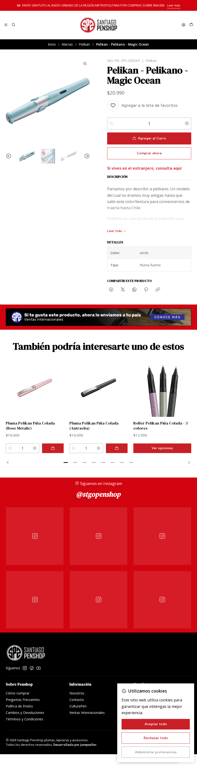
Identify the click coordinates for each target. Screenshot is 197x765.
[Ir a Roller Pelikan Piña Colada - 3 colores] (162, 388)
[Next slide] (86, 156)
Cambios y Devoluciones (25, 712)
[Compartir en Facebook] (111, 290)
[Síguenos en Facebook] (31, 668)
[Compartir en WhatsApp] (134, 290)
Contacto (76, 699)
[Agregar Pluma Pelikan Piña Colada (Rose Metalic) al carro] (53, 448)
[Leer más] (98, 317)
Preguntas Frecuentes (23, 699)
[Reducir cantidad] (111, 123)
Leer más (173, 5)
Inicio (52, 44)
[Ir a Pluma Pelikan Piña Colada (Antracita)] (98, 388)
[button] (66, 462)
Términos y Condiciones (24, 719)
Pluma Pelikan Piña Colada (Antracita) (93, 425)
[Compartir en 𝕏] (123, 290)
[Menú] (6, 25)
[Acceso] (183, 25)
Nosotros (76, 693)
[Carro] (191, 25)
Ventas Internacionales (87, 712)
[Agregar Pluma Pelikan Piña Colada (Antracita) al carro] (117, 448)
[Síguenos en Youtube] (38, 668)
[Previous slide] (9, 156)
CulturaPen (77, 706)
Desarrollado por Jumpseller (75, 744)
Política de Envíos (19, 706)
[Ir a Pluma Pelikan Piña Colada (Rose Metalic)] (35, 388)
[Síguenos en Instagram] (24, 668)
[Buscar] (13, 25)
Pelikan (84, 44)
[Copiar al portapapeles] (158, 290)
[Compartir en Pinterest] (146, 290)
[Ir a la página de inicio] (98, 25)
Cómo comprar (18, 693)
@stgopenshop (98, 494)
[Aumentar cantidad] (187, 123)
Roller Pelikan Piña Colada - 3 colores (160, 425)
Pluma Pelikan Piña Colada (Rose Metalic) (30, 425)
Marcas (67, 44)
